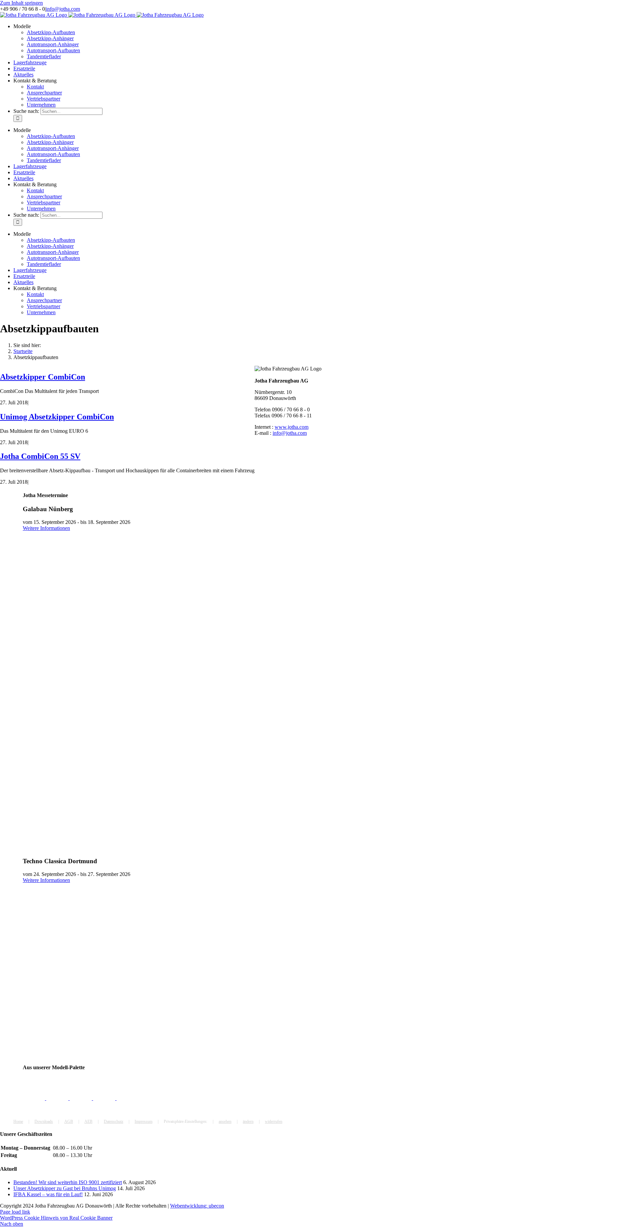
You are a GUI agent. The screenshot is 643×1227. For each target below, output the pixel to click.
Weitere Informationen (46, 528)
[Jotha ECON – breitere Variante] (81, 1098)
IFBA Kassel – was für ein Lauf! (48, 1194)
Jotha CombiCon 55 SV (40, 456)
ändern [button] (248, 1121)
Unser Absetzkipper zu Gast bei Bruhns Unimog (64, 1188)
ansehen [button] (225, 1121)
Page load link (15, 1212)
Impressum (143, 1121)
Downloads (43, 1121)
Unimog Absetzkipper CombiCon (57, 416)
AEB (88, 1121)
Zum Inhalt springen (21, 3)
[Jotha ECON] (58, 1098)
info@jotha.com (63, 9)
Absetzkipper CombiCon (42, 376)
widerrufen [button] (273, 1121)
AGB (68, 1121)
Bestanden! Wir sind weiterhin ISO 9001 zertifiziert (67, 1182)
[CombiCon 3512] (34, 1098)
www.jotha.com (291, 427)
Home (18, 1121)
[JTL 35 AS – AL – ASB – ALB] (105, 1098)
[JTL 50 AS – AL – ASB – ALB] (128, 1098)
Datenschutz (113, 1121)
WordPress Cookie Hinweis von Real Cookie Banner (56, 1218)
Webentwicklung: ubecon (197, 1206)
